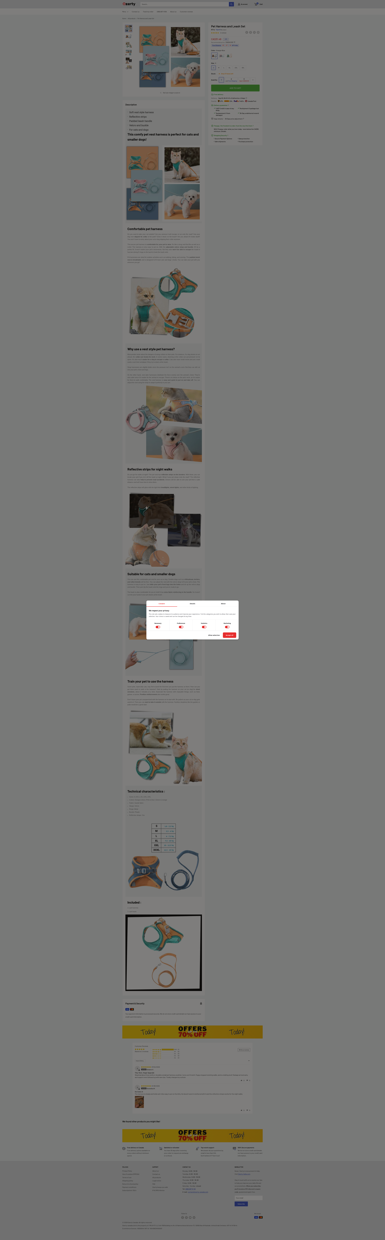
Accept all (229, 635)
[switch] (158, 627)
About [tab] (223, 604)
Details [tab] (192, 604)
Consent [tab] (162, 604)
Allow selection (214, 635)
